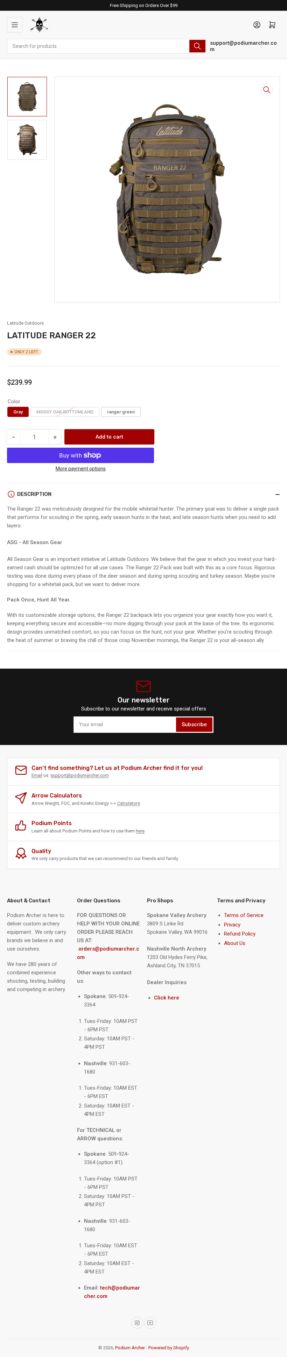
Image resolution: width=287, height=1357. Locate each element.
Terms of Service (244, 915)
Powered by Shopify (168, 1347)
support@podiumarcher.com (243, 46)
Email (36, 775)
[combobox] (106, 46)
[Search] (197, 46)
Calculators (128, 803)
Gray (18, 411)
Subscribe (194, 724)
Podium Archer (130, 1347)
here (140, 830)
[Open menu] (14, 25)
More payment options (81, 468)
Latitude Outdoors (25, 323)
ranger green (121, 411)
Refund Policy (239, 934)
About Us (234, 943)
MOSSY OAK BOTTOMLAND (64, 411)
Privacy (232, 925)
